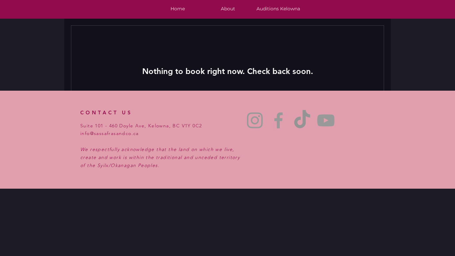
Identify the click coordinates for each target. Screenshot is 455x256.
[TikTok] (302, 120)
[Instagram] (254, 120)
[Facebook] (278, 120)
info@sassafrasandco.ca (109, 133)
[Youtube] (325, 120)
